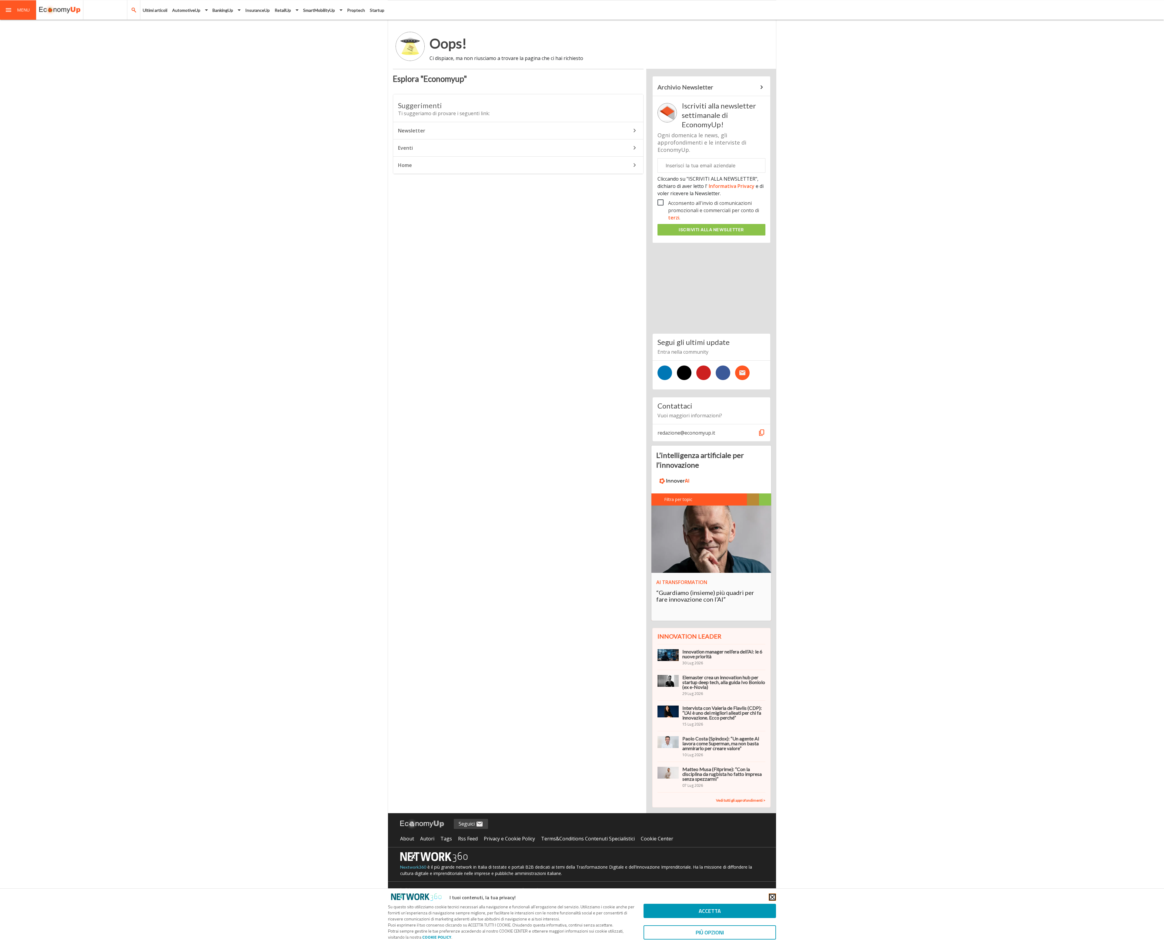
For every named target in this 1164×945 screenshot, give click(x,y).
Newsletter (411, 130)
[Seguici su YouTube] (703, 373)
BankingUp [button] (222, 10)
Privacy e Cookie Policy (509, 838)
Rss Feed (468, 838)
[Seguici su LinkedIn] (664, 373)
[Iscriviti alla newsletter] (742, 373)
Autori (427, 838)
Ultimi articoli (155, 10)
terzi (673, 217)
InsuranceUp (257, 10)
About (407, 838)
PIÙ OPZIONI (710, 932)
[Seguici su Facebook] (723, 373)
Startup (377, 10)
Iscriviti (711, 229)
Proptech (356, 10)
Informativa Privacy (731, 186)
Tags (446, 838)
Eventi (405, 148)
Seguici (467, 823)
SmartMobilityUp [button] (319, 10)
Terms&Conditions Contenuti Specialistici (588, 838)
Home (405, 165)
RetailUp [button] (283, 10)
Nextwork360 (413, 867)
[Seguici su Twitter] (684, 373)
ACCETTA (710, 911)
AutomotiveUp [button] (186, 10)
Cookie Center (657, 838)
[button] (18, 10)
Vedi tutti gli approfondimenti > (740, 800)
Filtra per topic (678, 499)
